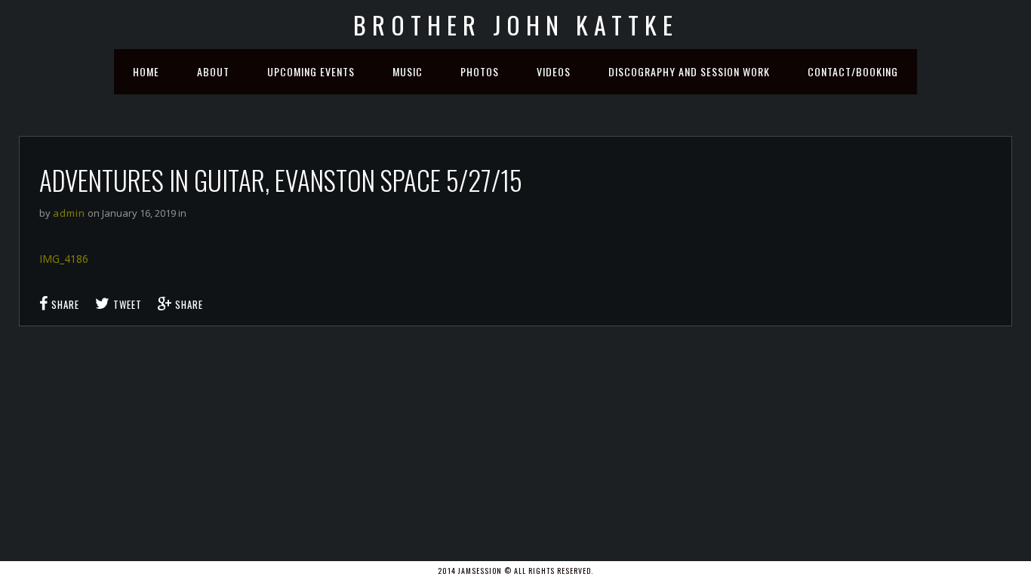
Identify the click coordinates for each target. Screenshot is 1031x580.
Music (407, 71)
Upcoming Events (311, 71)
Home (146, 71)
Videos (554, 71)
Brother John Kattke (516, 24)
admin (69, 213)
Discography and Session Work (689, 71)
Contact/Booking (853, 71)
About (213, 71)
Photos (479, 71)
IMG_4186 (63, 258)
